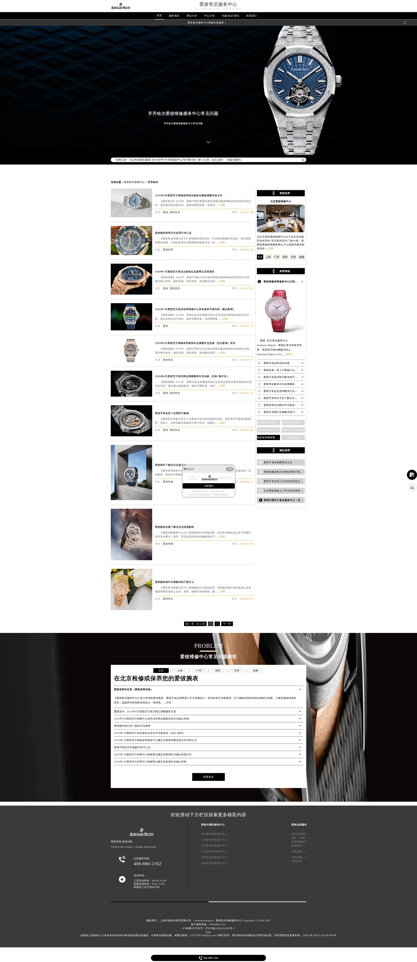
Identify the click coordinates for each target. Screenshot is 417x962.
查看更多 (208, 777)
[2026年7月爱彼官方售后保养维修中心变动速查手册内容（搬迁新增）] (131, 329)
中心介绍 (209, 15)
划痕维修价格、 (301, 841)
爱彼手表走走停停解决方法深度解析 (284, 391)
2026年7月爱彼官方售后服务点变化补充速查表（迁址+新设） (150, 733)
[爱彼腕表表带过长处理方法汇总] (131, 254)
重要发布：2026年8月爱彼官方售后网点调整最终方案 (145, 711)
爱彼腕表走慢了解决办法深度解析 (174, 527)
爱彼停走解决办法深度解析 (279, 384)
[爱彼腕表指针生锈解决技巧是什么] (131, 609)
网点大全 (192, 15)
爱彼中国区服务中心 (213, 824)
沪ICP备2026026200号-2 (220, 928)
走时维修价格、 (301, 833)
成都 (301, 257)
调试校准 (296, 861)
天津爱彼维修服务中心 (214, 845)
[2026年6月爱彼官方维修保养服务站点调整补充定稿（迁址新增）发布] (131, 361)
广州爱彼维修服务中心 (214, 851)
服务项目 (174, 15)
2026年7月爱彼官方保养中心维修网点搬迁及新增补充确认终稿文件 (153, 754)
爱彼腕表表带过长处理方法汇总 (173, 233)
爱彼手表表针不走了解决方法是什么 (284, 398)
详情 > (271, 248)
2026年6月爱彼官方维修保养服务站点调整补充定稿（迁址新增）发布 (195, 343)
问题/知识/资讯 (230, 15)
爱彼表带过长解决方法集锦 (279, 405)
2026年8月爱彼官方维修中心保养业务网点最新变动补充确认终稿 (151, 718)
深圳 (285, 257)
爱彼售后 (175, 212)
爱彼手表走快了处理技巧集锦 (172, 413)
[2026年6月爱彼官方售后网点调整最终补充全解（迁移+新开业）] (131, 395)
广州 (276, 257)
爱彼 (165, 212)
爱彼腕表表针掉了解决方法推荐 (132, 726)
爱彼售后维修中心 (134, 182)
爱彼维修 (168, 481)
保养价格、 (298, 851)
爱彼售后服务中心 (218, 4)
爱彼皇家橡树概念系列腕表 (268, 437)
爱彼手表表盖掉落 (293, 430)
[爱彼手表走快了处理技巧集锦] (131, 435)
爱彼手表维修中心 (268, 430)
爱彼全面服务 (299, 824)
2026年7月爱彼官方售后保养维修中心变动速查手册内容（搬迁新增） (195, 309)
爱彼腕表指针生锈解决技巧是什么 (174, 582)
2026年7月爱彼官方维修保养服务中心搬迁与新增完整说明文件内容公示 (155, 740)
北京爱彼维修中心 (280, 201)
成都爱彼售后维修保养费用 (293, 422)
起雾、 (304, 837)
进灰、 (295, 837)
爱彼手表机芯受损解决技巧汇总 (132, 747)
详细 (222, 205)
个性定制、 (298, 857)
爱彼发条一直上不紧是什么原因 (282, 370)
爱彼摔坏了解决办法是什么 (170, 465)
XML (208, 932)
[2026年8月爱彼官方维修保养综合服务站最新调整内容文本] (131, 216)
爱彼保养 (168, 249)
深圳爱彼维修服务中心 (214, 857)
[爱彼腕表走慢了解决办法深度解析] (131, 559)
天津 (293, 257)
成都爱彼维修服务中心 (214, 863)
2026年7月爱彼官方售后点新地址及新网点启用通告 (185, 271)
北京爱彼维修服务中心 (214, 834)
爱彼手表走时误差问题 (277, 363)
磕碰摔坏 (296, 845)
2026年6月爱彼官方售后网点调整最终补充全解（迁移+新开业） (192, 376)
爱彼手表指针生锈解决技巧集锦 (282, 412)
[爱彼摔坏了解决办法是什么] (131, 499)
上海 (268, 257)
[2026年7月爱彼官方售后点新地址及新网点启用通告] (131, 293)
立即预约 (209, 486)
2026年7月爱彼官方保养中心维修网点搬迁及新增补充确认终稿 (150, 761)
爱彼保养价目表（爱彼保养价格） (133, 689)
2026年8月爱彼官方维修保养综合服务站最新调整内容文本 (188, 195)
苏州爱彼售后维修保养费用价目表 (268, 422)
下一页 (227, 624)
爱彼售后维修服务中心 (229, 920)
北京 (260, 257)
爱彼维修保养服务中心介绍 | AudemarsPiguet (290, 281)
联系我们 (251, 15)
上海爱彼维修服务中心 (214, 839)
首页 (159, 15)
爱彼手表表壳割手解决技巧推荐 (282, 377)
